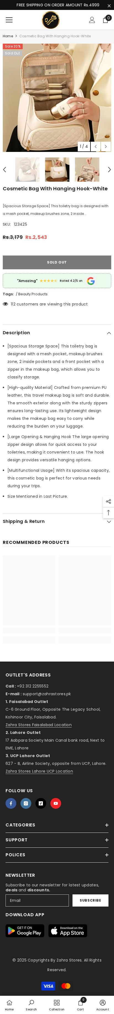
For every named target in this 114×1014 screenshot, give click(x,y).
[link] (29, 631)
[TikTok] (40, 803)
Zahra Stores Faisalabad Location (39, 725)
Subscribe (90, 900)
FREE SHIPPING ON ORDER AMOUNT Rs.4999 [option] (56, 5)
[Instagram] (25, 803)
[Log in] (92, 20)
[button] (95, 146)
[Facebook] (11, 803)
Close (109, 6)
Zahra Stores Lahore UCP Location (39, 771)
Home (8, 36)
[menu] (9, 20)
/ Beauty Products (32, 294)
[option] (57, 98)
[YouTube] (55, 803)
